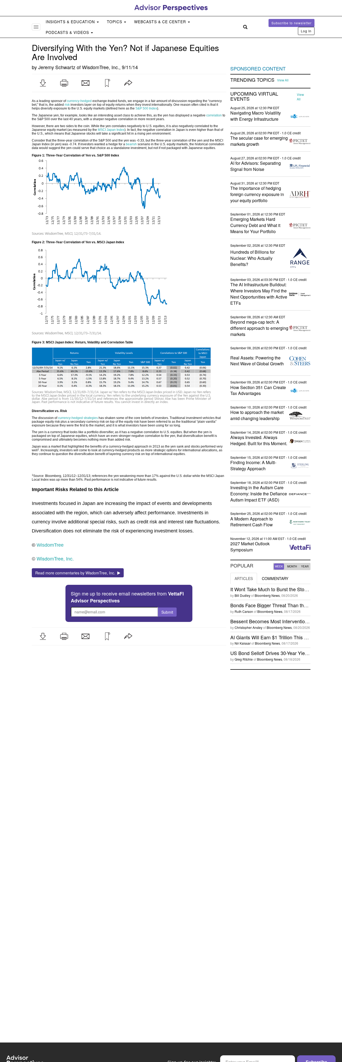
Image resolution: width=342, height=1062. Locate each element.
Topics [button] (115, 21)
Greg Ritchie (244, 659)
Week (279, 566)
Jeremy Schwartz (56, 67)
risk (67, 105)
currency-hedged (79, 101)
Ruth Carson (244, 611)
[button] (42, 83)
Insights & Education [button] (71, 21)
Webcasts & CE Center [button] (160, 21)
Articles (244, 578)
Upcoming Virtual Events (254, 96)
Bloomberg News (267, 595)
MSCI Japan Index (111, 130)
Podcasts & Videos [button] (68, 32)
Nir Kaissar (243, 643)
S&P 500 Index (146, 108)
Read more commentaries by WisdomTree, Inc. (76, 572)
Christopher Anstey (248, 627)
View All (283, 80)
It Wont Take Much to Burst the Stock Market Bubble (285, 589)
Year (305, 566)
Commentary (275, 578)
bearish (131, 144)
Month (292, 566)
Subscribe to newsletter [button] (291, 23)
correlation (214, 115)
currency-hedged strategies (78, 418)
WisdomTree (50, 545)
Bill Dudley (242, 595)
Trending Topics (252, 80)
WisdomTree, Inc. (100, 67)
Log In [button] (306, 31)
